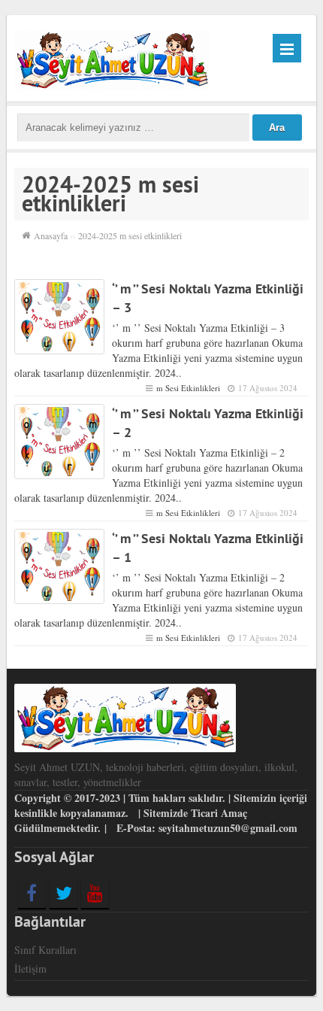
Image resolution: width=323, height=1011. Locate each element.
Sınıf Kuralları (45, 950)
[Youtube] (95, 893)
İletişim (30, 968)
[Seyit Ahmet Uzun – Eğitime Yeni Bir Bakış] (112, 57)
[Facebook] (32, 893)
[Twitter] (63, 893)
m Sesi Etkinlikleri (188, 387)
